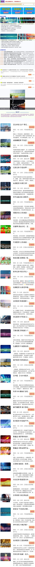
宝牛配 (32, 378)
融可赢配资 (31, 409)
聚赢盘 (32, 439)
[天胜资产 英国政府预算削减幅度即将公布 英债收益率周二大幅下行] (17, 95)
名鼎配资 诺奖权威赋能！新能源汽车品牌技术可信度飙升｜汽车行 (12, 41)
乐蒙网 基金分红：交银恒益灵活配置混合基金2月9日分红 (10, 44)
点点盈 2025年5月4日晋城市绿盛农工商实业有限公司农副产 (11, 23)
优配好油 (31, 215)
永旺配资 (31, 303)
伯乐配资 (31, 543)
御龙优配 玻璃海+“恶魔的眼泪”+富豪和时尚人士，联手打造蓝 (11, 28)
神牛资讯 (31, 527)
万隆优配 (31, 333)
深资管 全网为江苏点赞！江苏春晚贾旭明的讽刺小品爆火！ (10, 25)
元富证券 (31, 170)
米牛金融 (31, 199)
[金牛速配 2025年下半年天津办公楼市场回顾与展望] (26, 20)
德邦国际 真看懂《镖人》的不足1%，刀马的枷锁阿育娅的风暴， (11, 26)
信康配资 (31, 290)
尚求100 (32, 394)
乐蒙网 (32, 229)
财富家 (32, 511)
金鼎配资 (31, 185)
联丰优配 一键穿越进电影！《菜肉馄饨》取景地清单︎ (12, 82)
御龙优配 (31, 260)
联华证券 (31, 274)
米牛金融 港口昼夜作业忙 (22, 197)
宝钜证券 (31, 556)
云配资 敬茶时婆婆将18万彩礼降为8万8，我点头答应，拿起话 (11, 47)
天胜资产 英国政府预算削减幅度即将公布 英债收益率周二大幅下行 (12, 98)
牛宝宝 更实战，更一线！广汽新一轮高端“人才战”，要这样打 (11, 108)
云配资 (32, 158)
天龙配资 (31, 244)
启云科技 (31, 127)
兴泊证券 (31, 482)
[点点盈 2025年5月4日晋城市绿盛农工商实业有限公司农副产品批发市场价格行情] (8, 20)
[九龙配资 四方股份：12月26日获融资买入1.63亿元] (8, 36)
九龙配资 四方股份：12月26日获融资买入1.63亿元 (9, 40)
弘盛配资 (31, 348)
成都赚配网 (31, 143)
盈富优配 (30, 74)
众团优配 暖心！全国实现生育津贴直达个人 (8, 30)
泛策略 (32, 466)
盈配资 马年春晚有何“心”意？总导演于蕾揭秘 (8, 29)
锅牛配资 (31, 362)
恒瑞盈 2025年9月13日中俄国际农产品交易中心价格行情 (13, 76)
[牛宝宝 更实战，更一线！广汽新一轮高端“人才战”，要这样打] (17, 105)
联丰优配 (30, 87)
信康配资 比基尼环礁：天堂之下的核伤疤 (25, 40)
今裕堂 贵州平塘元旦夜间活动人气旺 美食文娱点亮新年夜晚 (11, 42)
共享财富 (31, 497)
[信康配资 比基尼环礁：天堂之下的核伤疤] (26, 36)
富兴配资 (31, 423)
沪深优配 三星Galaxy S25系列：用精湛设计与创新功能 (10, 45)
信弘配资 (31, 319)
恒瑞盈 (30, 80)
